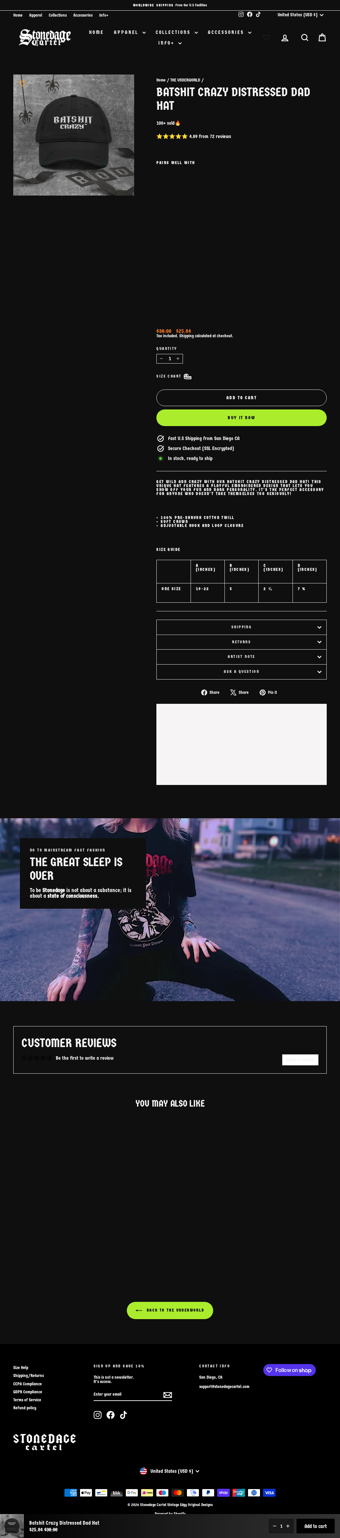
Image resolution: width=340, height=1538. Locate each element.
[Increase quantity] (288, 1526)
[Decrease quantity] (274, 1526)
